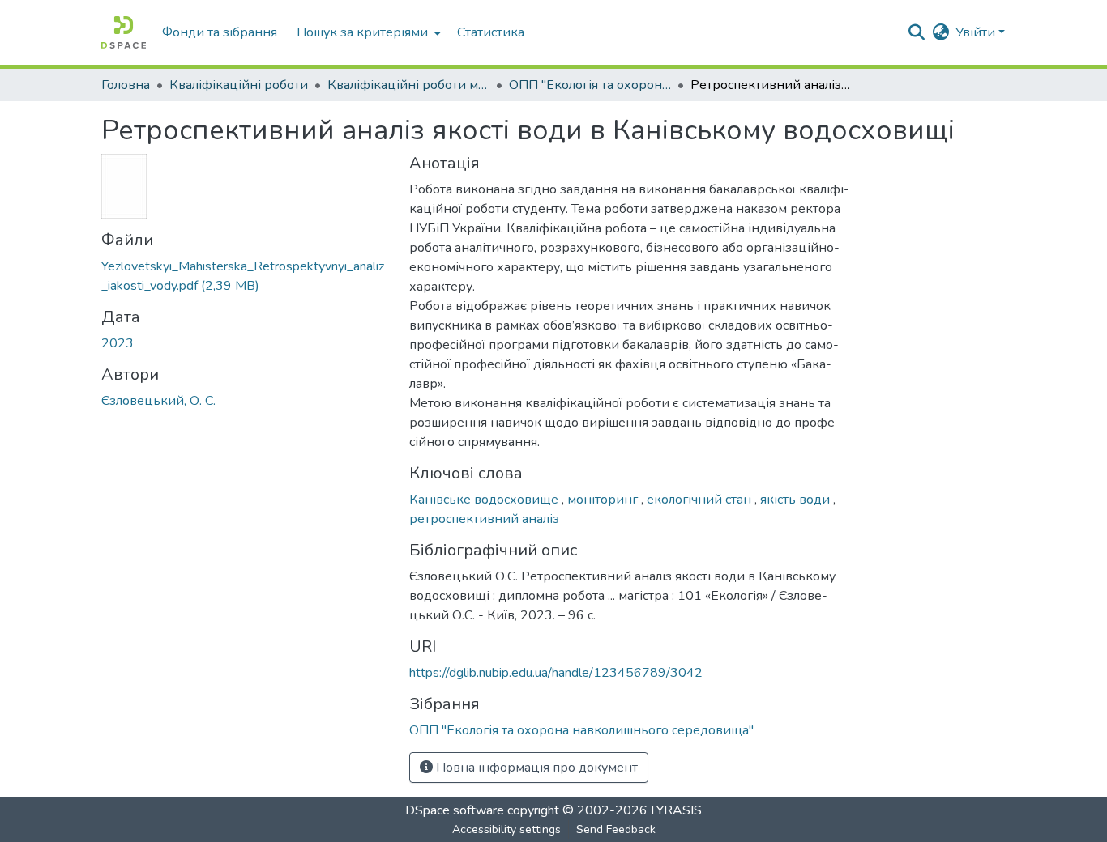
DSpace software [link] (454, 810)
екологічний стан (700, 499)
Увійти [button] (976, 32)
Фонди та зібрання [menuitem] (219, 32)
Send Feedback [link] (616, 829)
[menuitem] (367, 32)
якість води (796, 499)
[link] (245, 276)
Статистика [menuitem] (490, 32)
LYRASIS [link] (676, 810)
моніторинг (604, 499)
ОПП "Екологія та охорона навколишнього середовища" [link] (590, 85)
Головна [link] (125, 85)
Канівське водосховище (485, 499)
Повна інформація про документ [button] (535, 767)
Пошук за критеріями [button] (362, 32)
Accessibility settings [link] (506, 829)
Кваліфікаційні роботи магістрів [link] (408, 85)
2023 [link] (117, 343)
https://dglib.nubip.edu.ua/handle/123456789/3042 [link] (556, 673)
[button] (123, 32)
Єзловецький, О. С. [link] (158, 401)
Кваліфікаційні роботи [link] (238, 85)
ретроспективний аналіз (484, 519)
